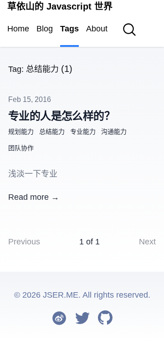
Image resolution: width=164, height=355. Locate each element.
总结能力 (52, 131)
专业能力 (83, 131)
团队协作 (21, 148)
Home (18, 28)
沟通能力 (114, 131)
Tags (69, 28)
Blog (44, 28)
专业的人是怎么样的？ (61, 116)
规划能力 (21, 131)
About (97, 28)
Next (147, 241)
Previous (24, 241)
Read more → (33, 197)
